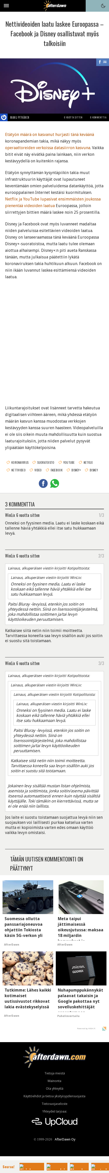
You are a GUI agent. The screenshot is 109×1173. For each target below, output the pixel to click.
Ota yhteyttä (54, 1088)
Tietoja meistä (54, 1073)
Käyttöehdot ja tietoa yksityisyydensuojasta (54, 1096)
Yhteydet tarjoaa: (54, 1111)
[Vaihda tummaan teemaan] (103, 6)
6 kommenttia (98, 117)
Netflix (88, 462)
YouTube (69, 462)
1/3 (101, 515)
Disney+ (76, 470)
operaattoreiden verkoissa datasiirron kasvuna (47, 147)
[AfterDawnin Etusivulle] (55, 5)
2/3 (101, 555)
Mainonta (54, 1081)
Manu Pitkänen (19, 117)
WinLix (10, 515)
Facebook (57, 470)
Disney (94, 470)
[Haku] (91, 6)
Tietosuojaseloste (54, 1104)
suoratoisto (45, 462)
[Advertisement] (54, 339)
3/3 (101, 663)
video (38, 470)
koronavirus (19, 462)
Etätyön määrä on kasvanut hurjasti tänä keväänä (49, 134)
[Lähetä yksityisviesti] (35, 117)
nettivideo (18, 470)
